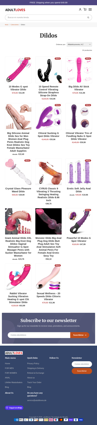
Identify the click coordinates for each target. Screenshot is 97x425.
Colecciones (15, 25)
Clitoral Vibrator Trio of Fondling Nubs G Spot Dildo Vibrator (79, 136)
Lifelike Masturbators (13, 382)
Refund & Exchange (35, 373)
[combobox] (45, 17)
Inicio (6, 25)
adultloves (47, 417)
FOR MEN (9, 368)
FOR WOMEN (11, 373)
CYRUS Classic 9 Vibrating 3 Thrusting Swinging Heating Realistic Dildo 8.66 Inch (48, 194)
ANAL (7, 378)
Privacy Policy (33, 364)
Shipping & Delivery (35, 368)
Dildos (23, 25)
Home (7, 364)
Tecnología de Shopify (59, 417)
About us (31, 378)
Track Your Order (34, 382)
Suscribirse (78, 335)
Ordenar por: (61, 44)
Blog (7, 387)
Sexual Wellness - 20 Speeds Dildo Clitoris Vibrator (48, 296)
